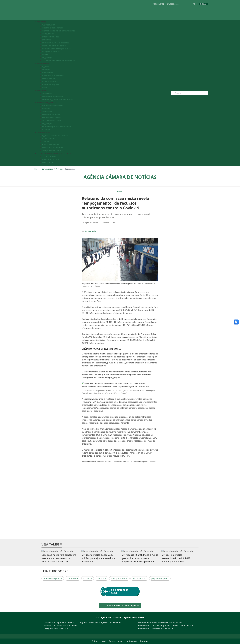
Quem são (47, 93)
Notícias (59, 169)
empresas (101, 578)
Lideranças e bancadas (52, 96)
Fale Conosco (173, 4)
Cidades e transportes (52, 27)
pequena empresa (159, 578)
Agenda (45, 66)
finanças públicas (119, 578)
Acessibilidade (158, 4)
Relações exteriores (51, 51)
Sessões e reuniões (51, 114)
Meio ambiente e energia (54, 45)
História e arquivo (50, 84)
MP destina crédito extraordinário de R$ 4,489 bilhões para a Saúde (176, 558)
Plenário (46, 108)
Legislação (47, 123)
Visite (44, 87)
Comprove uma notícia (52, 150)
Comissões (47, 111)
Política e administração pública (57, 48)
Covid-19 (88, 578)
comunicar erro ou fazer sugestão (122, 605)
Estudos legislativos (51, 117)
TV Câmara (47, 141)
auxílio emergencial (53, 578)
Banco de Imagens (50, 144)
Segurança (47, 57)
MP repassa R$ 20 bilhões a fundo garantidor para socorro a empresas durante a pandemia (140, 558)
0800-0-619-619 (161, 622)
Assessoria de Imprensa (53, 147)
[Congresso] (184, 4)
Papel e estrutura (50, 81)
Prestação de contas (51, 159)
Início (36, 169)
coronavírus (72, 578)
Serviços (46, 69)
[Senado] (188, 4)
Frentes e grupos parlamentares (57, 99)
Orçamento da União (52, 120)
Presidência (47, 72)
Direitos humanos (50, 36)
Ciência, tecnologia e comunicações (58, 30)
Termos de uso (116, 641)
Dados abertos (49, 162)
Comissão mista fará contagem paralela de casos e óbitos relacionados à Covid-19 (59, 558)
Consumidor (48, 33)
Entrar (203, 4)
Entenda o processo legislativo (56, 126)
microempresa (139, 578)
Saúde (45, 54)
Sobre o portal (99, 641)
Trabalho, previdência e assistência (58, 60)
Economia (46, 39)
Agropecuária (48, 24)
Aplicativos (132, 641)
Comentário (90, 231)
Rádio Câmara (48, 138)
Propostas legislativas (52, 105)
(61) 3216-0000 (172, 625)
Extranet (144, 641)
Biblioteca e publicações (53, 75)
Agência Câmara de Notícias (55, 135)
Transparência (49, 156)
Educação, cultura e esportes (55, 42)
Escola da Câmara (50, 78)
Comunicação (47, 169)
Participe (46, 129)
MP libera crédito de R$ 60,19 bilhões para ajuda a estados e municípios (98, 558)
